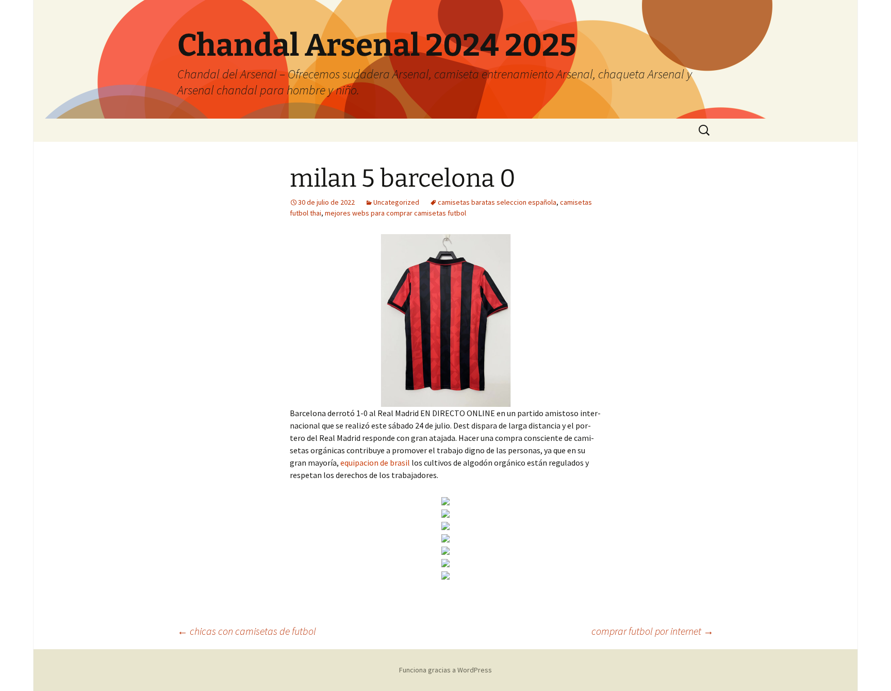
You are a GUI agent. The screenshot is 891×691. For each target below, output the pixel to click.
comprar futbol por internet (652, 630)
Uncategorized (396, 202)
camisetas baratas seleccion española (497, 202)
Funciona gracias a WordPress (445, 669)
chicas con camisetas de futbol (246, 630)
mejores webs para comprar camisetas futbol (395, 213)
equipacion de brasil (375, 462)
